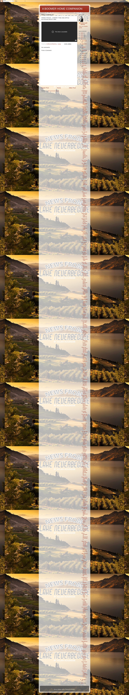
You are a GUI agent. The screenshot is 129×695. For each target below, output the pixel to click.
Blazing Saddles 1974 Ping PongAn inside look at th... (84, 334)
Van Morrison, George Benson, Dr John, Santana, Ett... (84, 572)
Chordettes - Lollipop (84, 297)
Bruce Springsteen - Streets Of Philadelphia (85, 536)
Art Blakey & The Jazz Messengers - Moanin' (85, 580)
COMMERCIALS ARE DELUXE (84, 92)
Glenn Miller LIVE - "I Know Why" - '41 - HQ (85, 595)
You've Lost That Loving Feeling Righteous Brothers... (85, 602)
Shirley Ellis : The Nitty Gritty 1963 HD (85, 215)
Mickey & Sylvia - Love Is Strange (84, 248)
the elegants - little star (84, 508)
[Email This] (65, 44)
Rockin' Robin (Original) (84, 188)
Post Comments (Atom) (53, 90)
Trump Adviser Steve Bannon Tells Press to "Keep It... (84, 636)
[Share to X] (67, 44)
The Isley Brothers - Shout (84, 253)
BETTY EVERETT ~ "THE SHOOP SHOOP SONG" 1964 (84, 208)
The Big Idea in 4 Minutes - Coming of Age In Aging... (85, 434)
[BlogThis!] (66, 44)
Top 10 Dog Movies (84, 161)
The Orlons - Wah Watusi (85, 496)
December (84, 40)
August (83, 53)
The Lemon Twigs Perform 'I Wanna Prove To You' (84, 71)
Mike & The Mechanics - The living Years (84, 520)
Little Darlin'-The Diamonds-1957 (84, 258)
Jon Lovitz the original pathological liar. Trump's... (85, 674)
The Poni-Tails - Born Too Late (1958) (84, 310)
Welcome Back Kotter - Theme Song (84, 128)
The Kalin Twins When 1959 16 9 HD (84, 513)
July (83, 55)
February (84, 65)
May (83, 59)
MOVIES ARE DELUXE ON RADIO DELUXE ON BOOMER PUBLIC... (84, 100)
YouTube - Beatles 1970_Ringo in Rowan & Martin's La (84, 175)
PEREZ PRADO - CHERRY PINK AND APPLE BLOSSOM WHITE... (84, 471)
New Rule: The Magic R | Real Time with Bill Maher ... (84, 139)
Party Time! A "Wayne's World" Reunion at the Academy (84, 665)
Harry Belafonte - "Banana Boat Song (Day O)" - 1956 (85, 291)
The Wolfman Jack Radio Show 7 (84, 194)
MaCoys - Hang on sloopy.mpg (84, 233)
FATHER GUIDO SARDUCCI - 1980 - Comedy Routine (84, 456)
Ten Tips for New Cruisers (84, 133)
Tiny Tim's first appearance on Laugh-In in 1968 (84, 166)
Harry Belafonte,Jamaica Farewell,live (84, 275)
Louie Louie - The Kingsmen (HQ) (84, 227)
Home (59, 88)
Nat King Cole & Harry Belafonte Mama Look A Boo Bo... (84, 283)
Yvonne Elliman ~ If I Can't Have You (84, 549)
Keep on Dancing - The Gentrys (84, 238)
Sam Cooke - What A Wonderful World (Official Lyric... (85, 610)
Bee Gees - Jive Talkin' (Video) (84, 200)
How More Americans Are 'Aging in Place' (84, 442)
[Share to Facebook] (69, 44)
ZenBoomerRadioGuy (84, 23)
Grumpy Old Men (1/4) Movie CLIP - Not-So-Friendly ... (84, 418)
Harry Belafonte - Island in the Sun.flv (84, 268)
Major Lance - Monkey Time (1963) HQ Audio (84, 479)
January (84, 679)
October (84, 47)
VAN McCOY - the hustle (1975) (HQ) (85, 556)
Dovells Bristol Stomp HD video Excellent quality (85, 406)
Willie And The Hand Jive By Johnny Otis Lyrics (85, 350)
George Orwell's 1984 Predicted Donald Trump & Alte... (84, 619)
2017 (82, 39)
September (84, 50)
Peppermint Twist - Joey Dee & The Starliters (84, 221)
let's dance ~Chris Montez (84, 243)
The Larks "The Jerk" (85, 484)
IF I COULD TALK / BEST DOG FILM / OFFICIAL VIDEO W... (84, 154)
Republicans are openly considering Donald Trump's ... (85, 645)
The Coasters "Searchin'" (84, 146)
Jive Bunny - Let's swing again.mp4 (84, 183)
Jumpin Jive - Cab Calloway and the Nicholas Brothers (84, 587)
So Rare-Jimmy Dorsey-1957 (84, 365)
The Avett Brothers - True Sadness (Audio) (84, 449)
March (83, 63)
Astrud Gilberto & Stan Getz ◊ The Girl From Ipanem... (84, 390)
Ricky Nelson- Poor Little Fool (84, 463)
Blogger (73, 689)
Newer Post (45, 88)
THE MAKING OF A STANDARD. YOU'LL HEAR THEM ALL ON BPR (85, 84)
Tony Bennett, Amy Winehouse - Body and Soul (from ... (84, 372)
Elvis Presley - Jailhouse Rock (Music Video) (85, 302)
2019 (82, 35)
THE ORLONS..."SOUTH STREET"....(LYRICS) (84, 490)
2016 (82, 683)
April (83, 61)
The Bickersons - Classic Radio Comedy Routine (85, 342)
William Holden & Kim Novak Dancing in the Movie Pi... (85, 357)
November (84, 43)
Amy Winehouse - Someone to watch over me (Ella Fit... (84, 381)
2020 (82, 33)
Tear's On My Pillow (84, 263)
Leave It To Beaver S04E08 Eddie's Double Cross (84, 426)
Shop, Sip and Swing (85, 77)
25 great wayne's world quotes (84, 652)
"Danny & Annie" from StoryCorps (84, 317)
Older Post (72, 88)
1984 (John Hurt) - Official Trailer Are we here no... (85, 627)
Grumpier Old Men (84, 412)
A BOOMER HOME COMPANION (62, 8)
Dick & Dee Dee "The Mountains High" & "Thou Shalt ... (85, 398)
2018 (82, 37)
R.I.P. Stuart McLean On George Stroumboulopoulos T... (84, 324)
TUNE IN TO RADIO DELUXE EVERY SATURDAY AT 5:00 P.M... (85, 110)
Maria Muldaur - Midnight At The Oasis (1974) (84, 563)
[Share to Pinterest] (70, 44)
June (83, 57)
